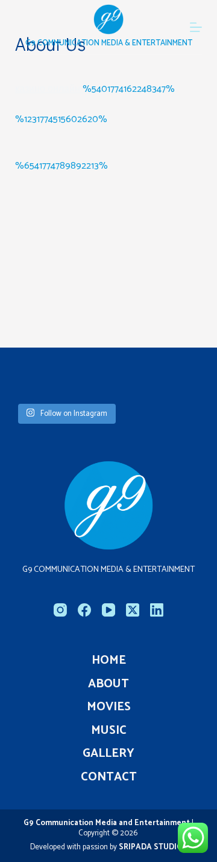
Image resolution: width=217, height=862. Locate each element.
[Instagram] (60, 610)
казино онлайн (49, 89)
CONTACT (109, 777)
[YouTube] (108, 610)
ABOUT (108, 684)
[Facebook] (84, 610)
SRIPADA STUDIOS (153, 847)
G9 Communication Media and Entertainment (108, 823)
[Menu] (196, 27)
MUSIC (109, 731)
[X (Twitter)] (132, 610)
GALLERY (108, 754)
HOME (109, 661)
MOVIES (109, 707)
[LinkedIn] (156, 610)
